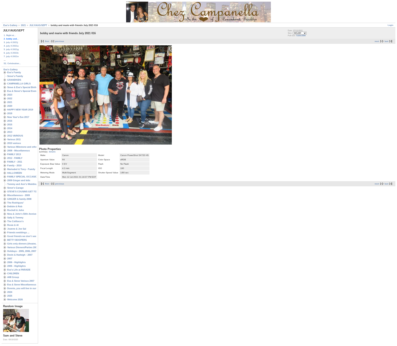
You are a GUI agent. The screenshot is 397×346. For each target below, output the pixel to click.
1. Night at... (10, 35)
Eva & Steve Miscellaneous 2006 (24, 284)
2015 (9, 124)
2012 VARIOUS (15, 135)
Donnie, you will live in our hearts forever (29, 288)
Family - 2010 (14, 165)
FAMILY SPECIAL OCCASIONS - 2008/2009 (30, 176)
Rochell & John (15, 210)
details (52, 152)
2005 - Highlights (16, 266)
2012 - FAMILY (14, 158)
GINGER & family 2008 (19, 199)
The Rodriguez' (15, 202)
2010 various (14, 143)
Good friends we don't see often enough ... (30, 236)
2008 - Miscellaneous (18, 150)
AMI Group (13, 277)
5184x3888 (301, 36)
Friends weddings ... (18, 232)
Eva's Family (14, 72)
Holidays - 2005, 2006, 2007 (21, 251)
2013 (9, 132)
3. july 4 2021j (11, 42)
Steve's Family (15, 76)
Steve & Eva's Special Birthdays (24, 87)
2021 (23, 25)
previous (59, 41)
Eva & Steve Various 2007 (20, 281)
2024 (9, 292)
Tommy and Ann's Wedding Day (24, 184)
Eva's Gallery (10, 25)
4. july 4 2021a (11, 46)
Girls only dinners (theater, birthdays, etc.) (30, 243)
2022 (9, 98)
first (47, 41)
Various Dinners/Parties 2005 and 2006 (27, 247)
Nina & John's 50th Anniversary (24, 214)
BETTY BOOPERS (17, 240)
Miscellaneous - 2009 (18, 195)
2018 (9, 113)
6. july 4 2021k (11, 53)
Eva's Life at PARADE (18, 269)
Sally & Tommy (15, 217)
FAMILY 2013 (14, 154)
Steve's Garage (15, 188)
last (386, 41)
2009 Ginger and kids (18, 180)
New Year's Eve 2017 (18, 117)
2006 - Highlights (16, 262)
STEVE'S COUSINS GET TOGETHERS (27, 191)
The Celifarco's (15, 221)
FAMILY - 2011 (14, 161)
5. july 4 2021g (11, 49)
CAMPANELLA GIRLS (19, 83)
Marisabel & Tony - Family (21, 169)
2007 (9, 258)
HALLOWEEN (14, 173)
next (377, 41)
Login (390, 25)
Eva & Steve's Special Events (22, 91)
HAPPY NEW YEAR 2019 (20, 109)
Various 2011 (14, 139)
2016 (9, 121)
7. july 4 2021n (11, 56)
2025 (9, 296)
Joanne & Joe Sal (16, 228)
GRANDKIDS (14, 80)
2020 (9, 106)
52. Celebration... (12, 63)
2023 (9, 94)
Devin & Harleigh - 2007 (19, 255)
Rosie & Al (13, 225)
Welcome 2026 (15, 299)
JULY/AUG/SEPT (38, 25)
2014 (9, 128)
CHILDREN (13, 273)
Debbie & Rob (14, 206)
